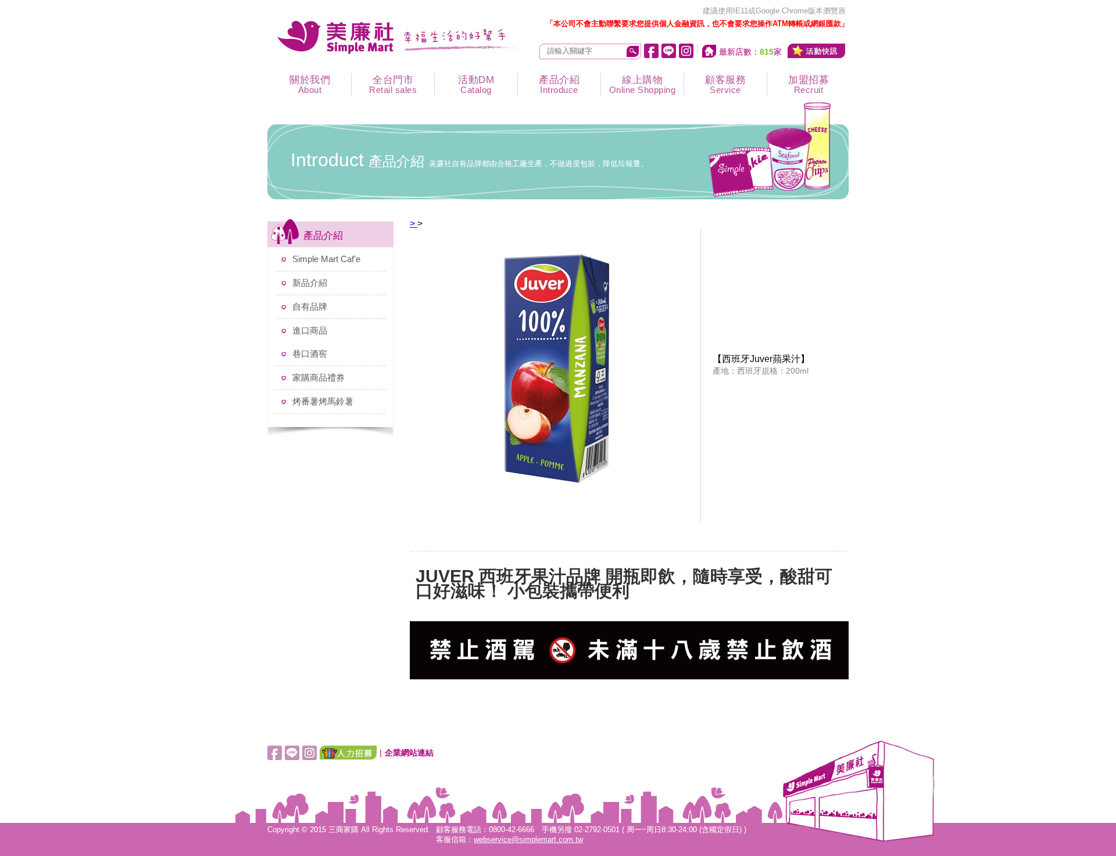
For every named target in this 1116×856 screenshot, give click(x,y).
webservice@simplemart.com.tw (528, 840)
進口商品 (309, 330)
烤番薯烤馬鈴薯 (322, 401)
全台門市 (393, 84)
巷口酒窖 (309, 354)
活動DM (476, 84)
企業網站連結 (409, 752)
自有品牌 (309, 306)
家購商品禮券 (318, 377)
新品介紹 (309, 283)
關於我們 (309, 84)
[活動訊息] (817, 51)
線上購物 (642, 84)
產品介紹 (559, 84)
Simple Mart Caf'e (326, 259)
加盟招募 (808, 84)
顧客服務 (725, 84)
